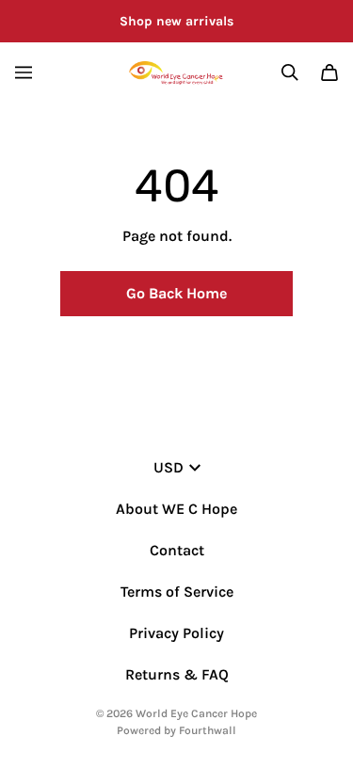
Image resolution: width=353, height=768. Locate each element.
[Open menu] (23, 72)
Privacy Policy (176, 633)
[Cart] (329, 72)
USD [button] (168, 467)
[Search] (289, 72)
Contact (177, 550)
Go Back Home (176, 293)
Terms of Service (176, 591)
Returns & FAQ (177, 674)
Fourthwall (207, 730)
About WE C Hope (176, 509)
